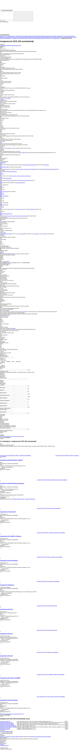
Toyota (49, 38)
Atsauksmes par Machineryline (37, 736)
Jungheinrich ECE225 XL (7, 585)
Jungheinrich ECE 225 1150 (8, 511)
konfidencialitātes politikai (18, 499)
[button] (39, 28)
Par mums (2, 731)
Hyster (27, 38)
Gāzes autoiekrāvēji (70, 36)
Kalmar (32, 38)
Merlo (42, 38)
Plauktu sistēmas (57, 37)
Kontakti (11, 731)
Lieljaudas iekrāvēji (24, 37)
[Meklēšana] (23, 16)
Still (44, 38)
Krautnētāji (54, 36)
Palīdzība (7, 731)
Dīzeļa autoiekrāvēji (36, 36)
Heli (25, 38)
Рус (2, 734)
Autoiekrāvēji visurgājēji (48, 37)
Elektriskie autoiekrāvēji (46, 36)
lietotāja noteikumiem (30, 499)
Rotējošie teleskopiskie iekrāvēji (35, 37)
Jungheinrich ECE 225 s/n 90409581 (10, 678)
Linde (36, 38)
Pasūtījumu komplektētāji (5, 38)
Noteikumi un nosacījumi (5, 736)
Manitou (39, 38)
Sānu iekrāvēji (64, 37)
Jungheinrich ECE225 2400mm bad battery (12, 483)
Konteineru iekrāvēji (72, 37)
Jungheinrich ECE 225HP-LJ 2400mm (10, 536)
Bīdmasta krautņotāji (4, 37)
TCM (47, 38)
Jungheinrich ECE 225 (6, 609)
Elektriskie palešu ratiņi (14, 37)
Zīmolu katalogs (47, 736)
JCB (30, 38)
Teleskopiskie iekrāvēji (27, 36)
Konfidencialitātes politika (16, 736)
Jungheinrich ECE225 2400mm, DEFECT (11, 460)
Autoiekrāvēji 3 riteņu (61, 36)
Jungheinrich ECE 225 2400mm (9, 560)
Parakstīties (3, 497)
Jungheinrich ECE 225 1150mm (9, 700)
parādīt (2, 435)
